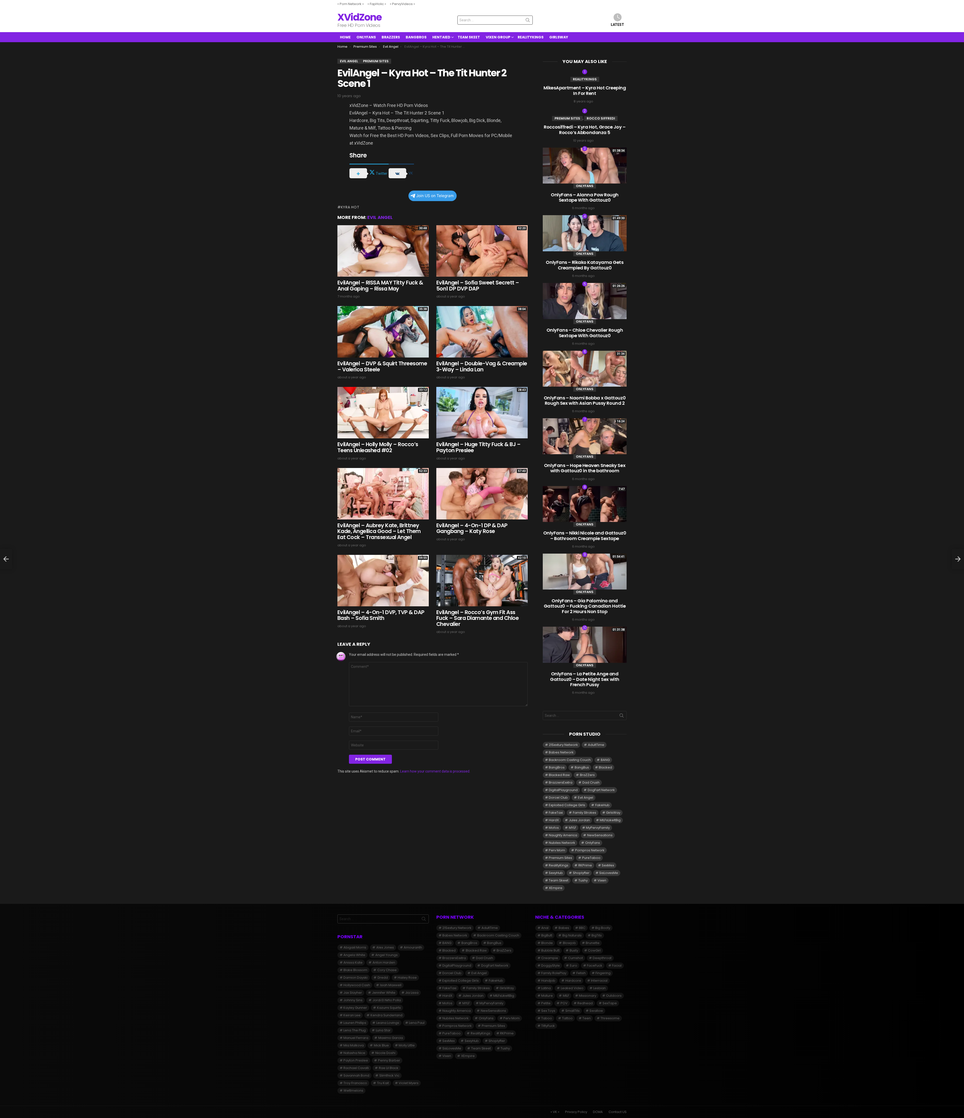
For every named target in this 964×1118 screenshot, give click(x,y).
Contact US (618, 1112)
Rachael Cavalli (356, 1068)
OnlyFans (366, 37)
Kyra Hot (350, 207)
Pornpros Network (590, 850)
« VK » (555, 1112)
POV (564, 1003)
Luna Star (383, 1030)
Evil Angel (380, 217)
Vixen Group (498, 37)
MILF (566, 995)
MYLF (572, 827)
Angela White (354, 955)
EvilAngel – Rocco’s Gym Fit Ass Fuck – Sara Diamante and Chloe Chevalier (477, 618)
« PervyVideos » (402, 4)
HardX (554, 820)
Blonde (547, 942)
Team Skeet (469, 37)
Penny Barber (389, 1060)
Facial (617, 965)
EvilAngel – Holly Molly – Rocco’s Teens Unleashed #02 (377, 447)
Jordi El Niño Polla (387, 1000)
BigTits (596, 935)
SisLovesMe (608, 872)
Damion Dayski (355, 977)
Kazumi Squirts (389, 1007)
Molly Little (407, 1045)
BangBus (582, 767)
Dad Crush (590, 782)
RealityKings (531, 37)
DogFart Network (601, 790)
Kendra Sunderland (386, 1015)
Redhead (585, 1003)
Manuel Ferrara (355, 1037)
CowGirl (594, 950)
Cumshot (575, 958)
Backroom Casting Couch (570, 759)
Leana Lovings (387, 1022)
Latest (617, 25)
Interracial (599, 980)
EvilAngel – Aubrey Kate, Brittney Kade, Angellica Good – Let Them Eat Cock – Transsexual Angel (379, 531)
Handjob (548, 980)
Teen (586, 1018)
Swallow (596, 1010)
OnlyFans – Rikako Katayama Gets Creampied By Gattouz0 (584, 265)
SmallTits (572, 1010)
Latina (546, 988)
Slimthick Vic (389, 1075)
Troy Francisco (355, 1083)
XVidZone (359, 17)
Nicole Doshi (385, 1052)
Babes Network (561, 752)
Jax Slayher (352, 992)
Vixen (601, 880)
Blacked (605, 767)
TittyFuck (548, 1025)
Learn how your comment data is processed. (435, 771)
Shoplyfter (581, 872)
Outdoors (614, 995)
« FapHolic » (377, 4)
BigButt (546, 935)
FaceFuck (594, 965)
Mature (547, 995)
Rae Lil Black (388, 1068)
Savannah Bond (356, 1075)
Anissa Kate (353, 962)
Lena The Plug (354, 1030)
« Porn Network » (350, 4)
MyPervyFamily (598, 827)
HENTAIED (441, 37)
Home (345, 37)
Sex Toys (548, 1010)
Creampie (549, 958)
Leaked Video (572, 988)
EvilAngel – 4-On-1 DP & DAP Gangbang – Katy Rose (472, 528)
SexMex (608, 865)
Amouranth (413, 947)
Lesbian (599, 988)
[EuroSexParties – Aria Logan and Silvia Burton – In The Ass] (958, 559)
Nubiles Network (562, 842)
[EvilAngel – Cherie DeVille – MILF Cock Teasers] (6, 559)
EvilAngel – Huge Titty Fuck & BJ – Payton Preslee (478, 447)
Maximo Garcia (390, 1037)
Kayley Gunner (355, 1007)
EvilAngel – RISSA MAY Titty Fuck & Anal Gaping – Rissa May (380, 285)
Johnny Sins (353, 1000)
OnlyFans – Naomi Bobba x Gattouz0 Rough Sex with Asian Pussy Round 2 (585, 400)
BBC (582, 927)
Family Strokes (584, 812)
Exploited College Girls (567, 805)
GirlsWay (558, 37)
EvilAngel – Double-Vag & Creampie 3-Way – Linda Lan (481, 366)
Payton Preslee (355, 1060)
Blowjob (569, 942)
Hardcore (573, 980)
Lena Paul (417, 1022)
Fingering (603, 973)
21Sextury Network (563, 744)
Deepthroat (602, 958)
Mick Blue (381, 1045)
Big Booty (602, 927)
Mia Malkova (353, 1045)
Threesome (610, 1018)
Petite (546, 1003)
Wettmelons (353, 1090)
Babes (564, 927)
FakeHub (602, 805)
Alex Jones (385, 947)
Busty (574, 950)
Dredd (383, 977)
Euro (573, 965)
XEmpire (555, 888)
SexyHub (556, 872)
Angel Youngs (386, 955)
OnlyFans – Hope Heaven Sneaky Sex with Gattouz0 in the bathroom (584, 468)
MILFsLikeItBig (610, 820)
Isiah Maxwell (390, 985)
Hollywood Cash (356, 985)
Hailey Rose (407, 977)
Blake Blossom (355, 970)
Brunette (592, 942)
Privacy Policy (576, 1112)
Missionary (587, 995)
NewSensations (600, 835)
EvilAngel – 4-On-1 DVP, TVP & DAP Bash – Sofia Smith (381, 615)
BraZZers (391, 37)
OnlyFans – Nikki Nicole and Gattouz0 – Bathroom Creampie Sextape (584, 536)
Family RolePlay (553, 973)
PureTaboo (591, 857)
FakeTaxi (556, 812)
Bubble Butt (550, 950)
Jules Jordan (579, 820)
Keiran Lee (351, 1015)
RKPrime (585, 865)
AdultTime (596, 744)
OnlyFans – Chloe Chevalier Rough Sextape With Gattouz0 (585, 333)
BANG (605, 759)
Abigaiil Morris (354, 947)
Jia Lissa (411, 992)
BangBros (416, 37)
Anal (545, 927)
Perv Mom (557, 850)
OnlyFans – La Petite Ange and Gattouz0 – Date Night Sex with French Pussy (584, 679)
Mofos (554, 827)
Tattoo (567, 1018)
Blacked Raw (559, 775)
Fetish (581, 973)
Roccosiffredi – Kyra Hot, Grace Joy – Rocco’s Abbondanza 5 (584, 130)
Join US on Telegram (435, 195)
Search (528, 21)
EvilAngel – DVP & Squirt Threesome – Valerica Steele (382, 366)
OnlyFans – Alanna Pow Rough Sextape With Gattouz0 (585, 197)
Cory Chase (387, 970)
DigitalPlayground (563, 790)
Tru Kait (383, 1083)
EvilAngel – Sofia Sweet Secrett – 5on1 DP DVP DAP (477, 285)
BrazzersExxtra (560, 782)
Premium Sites (567, 118)
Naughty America (563, 835)
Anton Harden (384, 962)
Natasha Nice (354, 1052)
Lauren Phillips (354, 1022)
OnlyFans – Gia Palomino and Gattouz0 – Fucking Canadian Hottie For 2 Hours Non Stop (585, 606)
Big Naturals (572, 935)
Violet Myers (408, 1083)
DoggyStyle (550, 965)
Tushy (583, 880)
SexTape (609, 1003)
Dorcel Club (558, 797)
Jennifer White (383, 992)
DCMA (598, 1112)
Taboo (546, 1018)
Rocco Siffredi (601, 118)
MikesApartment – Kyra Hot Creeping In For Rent (585, 90)
